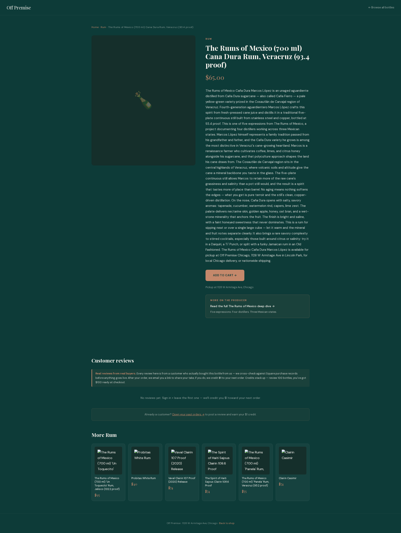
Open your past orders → (188, 414)
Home (95, 27)
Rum (103, 27)
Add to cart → (225, 275)
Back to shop (227, 523)
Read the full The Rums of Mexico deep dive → (242, 306)
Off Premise (19, 7)
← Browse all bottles (381, 7)
